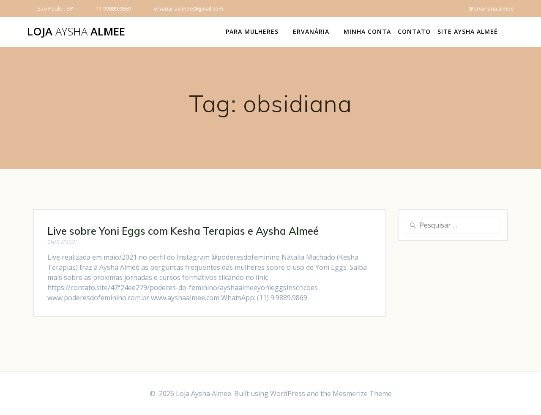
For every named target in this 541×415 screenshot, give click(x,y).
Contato (414, 31)
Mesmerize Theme (362, 393)
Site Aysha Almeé (467, 31)
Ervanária (311, 31)
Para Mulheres (252, 31)
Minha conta (367, 31)
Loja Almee (76, 31)
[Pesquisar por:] (453, 225)
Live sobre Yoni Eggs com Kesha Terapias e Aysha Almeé (183, 231)
